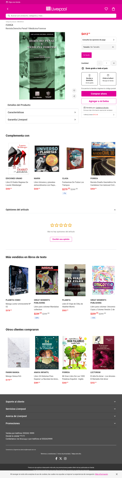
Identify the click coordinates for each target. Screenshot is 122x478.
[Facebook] (56, 458)
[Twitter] (60, 458)
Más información (101, 474)
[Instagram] (65, 458)
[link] (19, 166)
